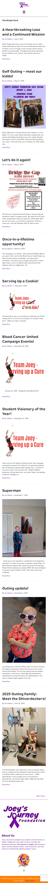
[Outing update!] (24, 630)
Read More (6, 59)
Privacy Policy (30, 881)
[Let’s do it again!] (24, 189)
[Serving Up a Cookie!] (24, 301)
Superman (11, 490)
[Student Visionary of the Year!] (24, 441)
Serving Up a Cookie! (20, 281)
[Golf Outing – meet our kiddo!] (24, 106)
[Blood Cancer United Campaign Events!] (24, 368)
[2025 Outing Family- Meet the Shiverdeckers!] (24, 736)
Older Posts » (41, 796)
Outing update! (15, 588)
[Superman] (24, 528)
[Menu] (24, 12)
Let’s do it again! (16, 160)
